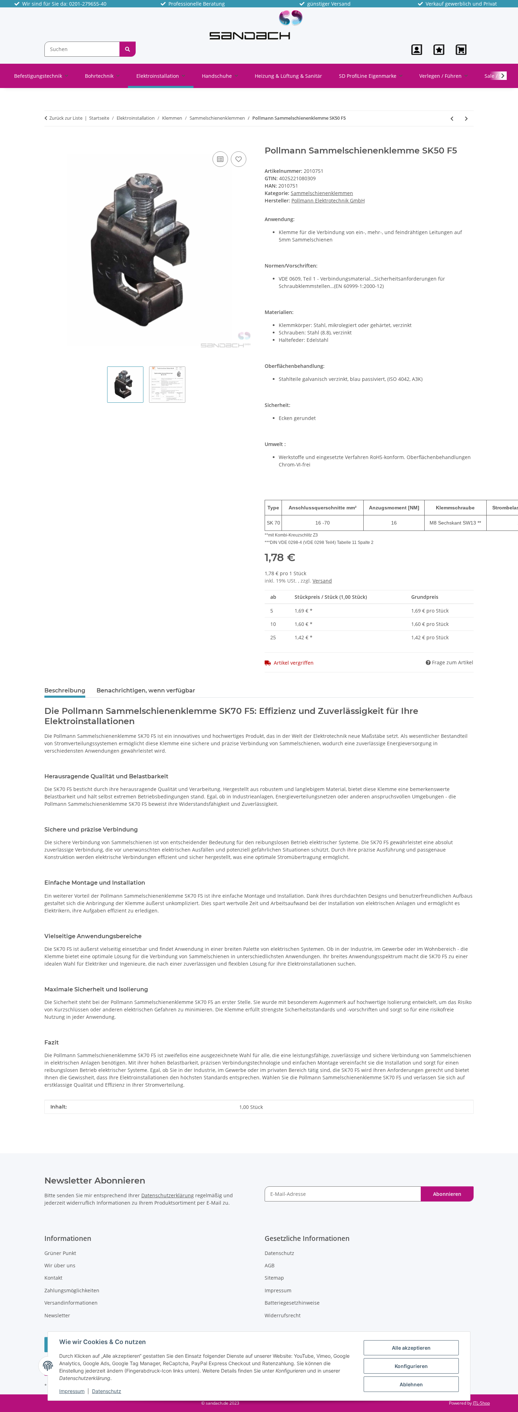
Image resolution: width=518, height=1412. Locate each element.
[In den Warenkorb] (50, 142)
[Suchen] (127, 49)
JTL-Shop (481, 1403)
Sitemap (274, 1277)
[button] (417, 50)
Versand (322, 580)
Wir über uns (59, 1265)
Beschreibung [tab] (64, 690)
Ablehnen (411, 1384)
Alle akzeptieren (411, 1348)
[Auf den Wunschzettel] (238, 159)
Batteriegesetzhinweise (292, 1302)
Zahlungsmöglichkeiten (71, 1290)
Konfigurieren (411, 1366)
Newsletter (57, 1315)
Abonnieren (447, 1194)
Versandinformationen (71, 1302)
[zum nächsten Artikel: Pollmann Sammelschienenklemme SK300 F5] (466, 118)
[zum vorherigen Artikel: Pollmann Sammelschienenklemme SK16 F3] (452, 118)
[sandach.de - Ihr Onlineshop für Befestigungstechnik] (256, 24)
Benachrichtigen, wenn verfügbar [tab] (146, 690)
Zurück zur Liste (65, 118)
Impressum (72, 1391)
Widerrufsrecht (283, 1315)
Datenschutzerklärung (167, 1195)
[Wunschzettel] (439, 50)
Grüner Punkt (60, 1253)
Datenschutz (106, 1391)
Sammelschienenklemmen (322, 193)
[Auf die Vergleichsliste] (220, 159)
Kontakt (53, 1277)
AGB (270, 1265)
